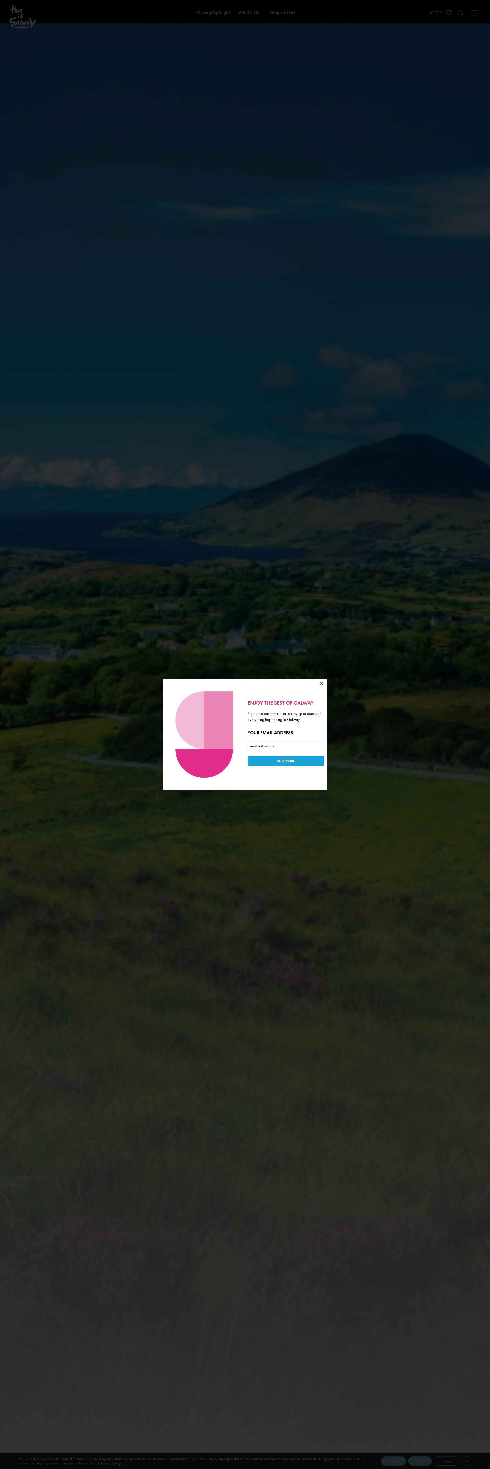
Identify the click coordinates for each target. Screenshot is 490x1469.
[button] (321, 684)
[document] (245, 734)
